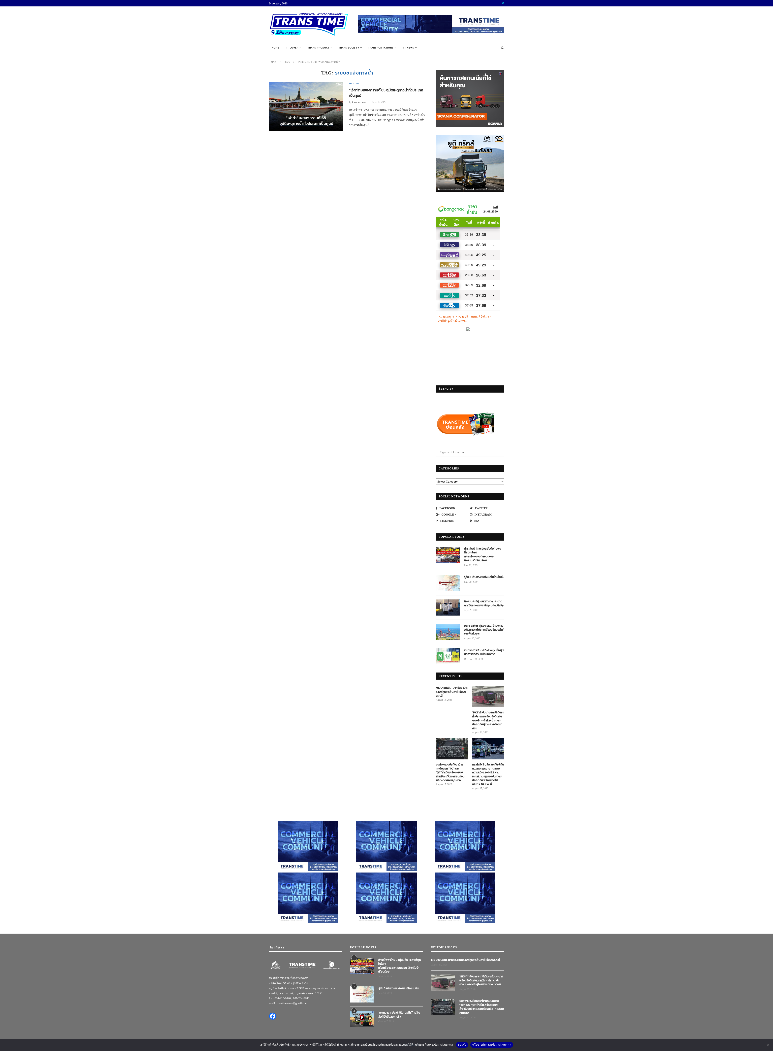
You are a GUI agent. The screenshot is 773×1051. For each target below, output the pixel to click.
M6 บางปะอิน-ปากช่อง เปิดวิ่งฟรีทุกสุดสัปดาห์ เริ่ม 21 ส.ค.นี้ (451, 692)
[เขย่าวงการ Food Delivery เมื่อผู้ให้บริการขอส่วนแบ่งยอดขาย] (448, 656)
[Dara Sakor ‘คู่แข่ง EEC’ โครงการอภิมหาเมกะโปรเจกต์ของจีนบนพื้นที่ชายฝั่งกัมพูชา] (448, 632)
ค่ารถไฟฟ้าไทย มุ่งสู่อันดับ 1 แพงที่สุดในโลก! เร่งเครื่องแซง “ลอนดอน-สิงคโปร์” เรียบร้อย (482, 554)
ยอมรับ (462, 1044)
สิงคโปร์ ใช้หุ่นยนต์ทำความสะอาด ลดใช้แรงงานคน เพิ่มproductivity (484, 603)
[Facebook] (272, 1016)
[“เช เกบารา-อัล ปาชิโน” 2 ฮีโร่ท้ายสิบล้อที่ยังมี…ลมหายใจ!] (362, 1019)
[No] (768, 1045)
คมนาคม (354, 83)
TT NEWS (408, 48)
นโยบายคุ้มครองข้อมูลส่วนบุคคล (491, 1044)
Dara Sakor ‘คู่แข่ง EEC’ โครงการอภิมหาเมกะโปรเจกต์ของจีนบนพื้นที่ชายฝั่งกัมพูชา (484, 630)
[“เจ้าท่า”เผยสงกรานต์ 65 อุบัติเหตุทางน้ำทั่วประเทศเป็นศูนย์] (306, 107)
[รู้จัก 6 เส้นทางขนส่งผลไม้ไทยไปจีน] (448, 583)
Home (275, 48)
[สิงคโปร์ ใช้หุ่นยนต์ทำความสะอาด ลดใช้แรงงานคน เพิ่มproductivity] (448, 607)
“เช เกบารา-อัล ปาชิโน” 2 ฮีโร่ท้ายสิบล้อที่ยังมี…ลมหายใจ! (399, 1015)
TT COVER (292, 48)
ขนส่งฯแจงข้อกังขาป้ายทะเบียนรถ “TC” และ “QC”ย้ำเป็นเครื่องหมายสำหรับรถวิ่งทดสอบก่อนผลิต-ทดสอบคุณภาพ (450, 772)
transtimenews (359, 102)
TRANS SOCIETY (348, 48)
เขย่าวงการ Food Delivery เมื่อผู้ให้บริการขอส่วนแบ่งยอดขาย (484, 652)
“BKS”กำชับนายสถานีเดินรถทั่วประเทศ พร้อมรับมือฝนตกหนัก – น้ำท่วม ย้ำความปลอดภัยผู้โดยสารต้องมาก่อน (488, 720)
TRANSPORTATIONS (381, 48)
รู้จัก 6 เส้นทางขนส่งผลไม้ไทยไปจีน (484, 577)
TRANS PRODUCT (318, 48)
